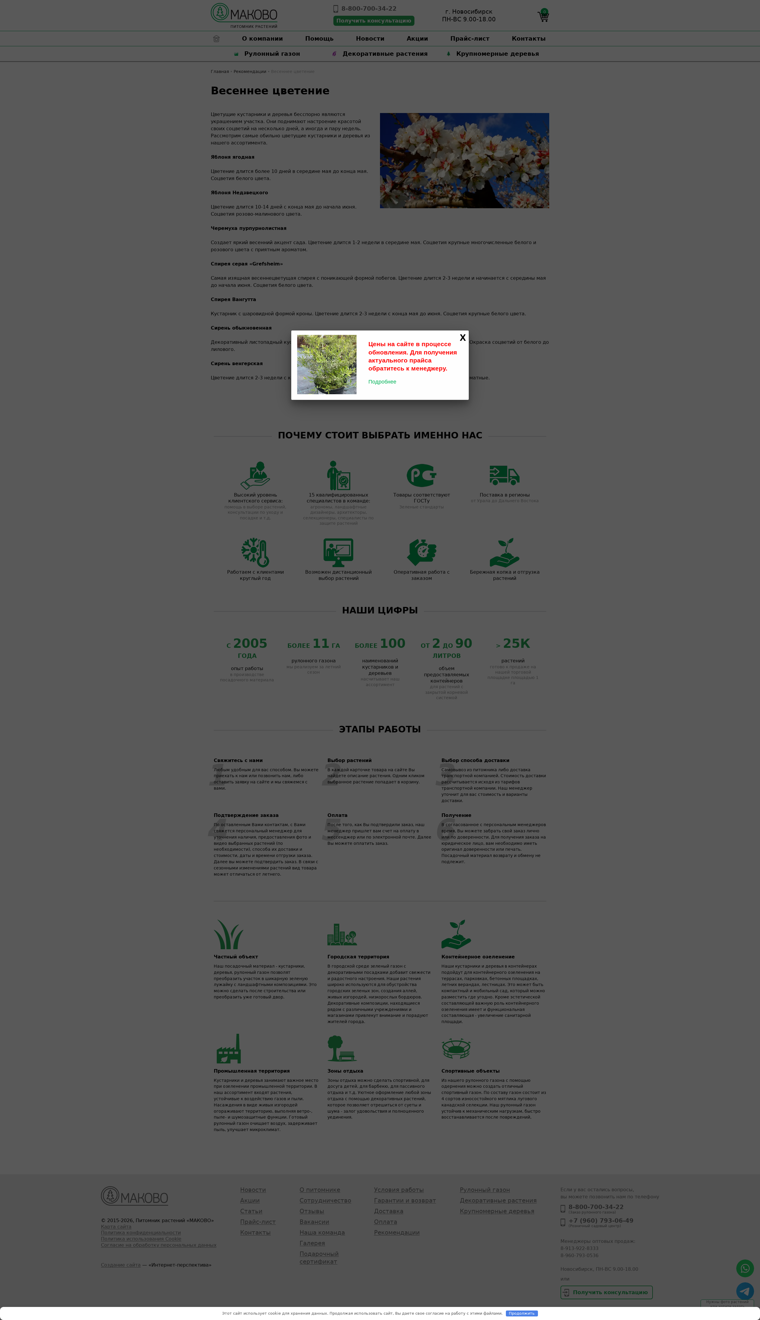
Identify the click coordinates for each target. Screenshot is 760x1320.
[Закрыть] (462, 337)
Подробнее (382, 382)
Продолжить (522, 1313)
